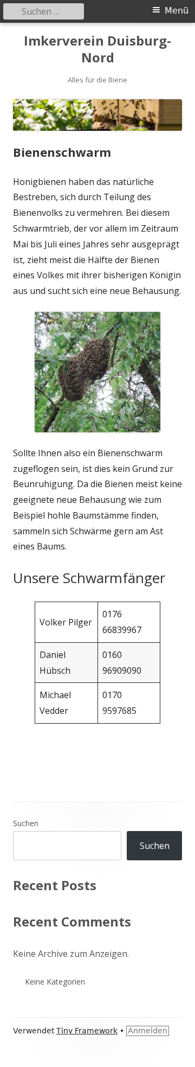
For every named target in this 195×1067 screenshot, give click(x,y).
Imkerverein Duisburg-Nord (97, 49)
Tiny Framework (87, 1030)
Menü (176, 10)
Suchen (25, 823)
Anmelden (147, 1030)
